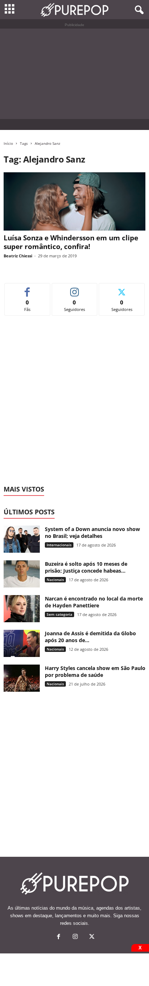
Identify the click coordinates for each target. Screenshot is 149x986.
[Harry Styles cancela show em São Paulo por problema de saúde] (22, 678)
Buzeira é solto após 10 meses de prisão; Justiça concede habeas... (86, 567)
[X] (91, 937)
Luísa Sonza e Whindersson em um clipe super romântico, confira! (71, 242)
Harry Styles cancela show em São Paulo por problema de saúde (95, 671)
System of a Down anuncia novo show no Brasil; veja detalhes (92, 532)
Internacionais (59, 544)
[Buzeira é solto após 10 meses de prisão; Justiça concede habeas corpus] (22, 573)
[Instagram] (75, 937)
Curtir (27, 288)
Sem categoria (59, 614)
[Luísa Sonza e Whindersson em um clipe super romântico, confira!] (74, 201)
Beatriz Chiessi (18, 255)
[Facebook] (58, 937)
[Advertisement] (74, 74)
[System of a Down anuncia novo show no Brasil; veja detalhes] (22, 539)
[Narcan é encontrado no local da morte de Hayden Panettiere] (22, 608)
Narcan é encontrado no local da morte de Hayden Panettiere (94, 602)
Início (8, 143)
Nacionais (55, 579)
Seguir (75, 288)
